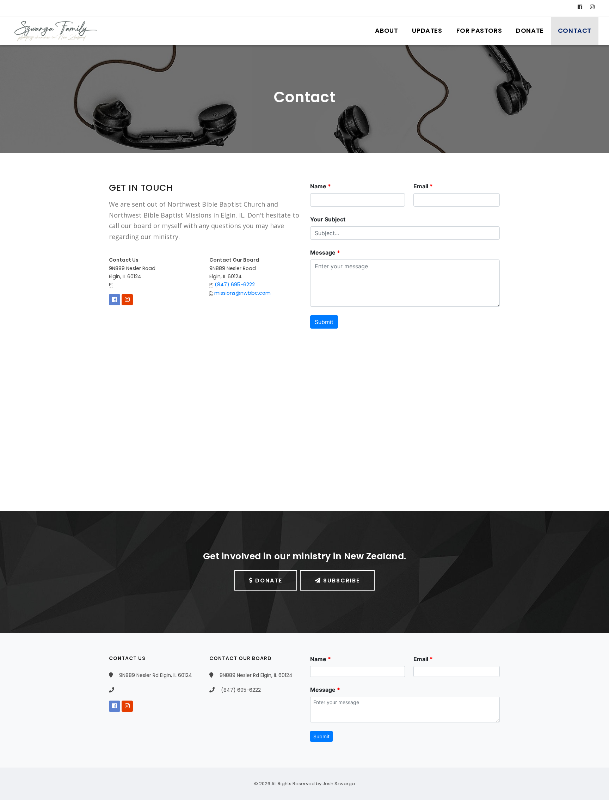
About (386, 30)
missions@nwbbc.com (242, 293)
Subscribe (340, 580)
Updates (427, 30)
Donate (530, 30)
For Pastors (479, 30)
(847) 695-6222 (234, 284)
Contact (574, 30)
